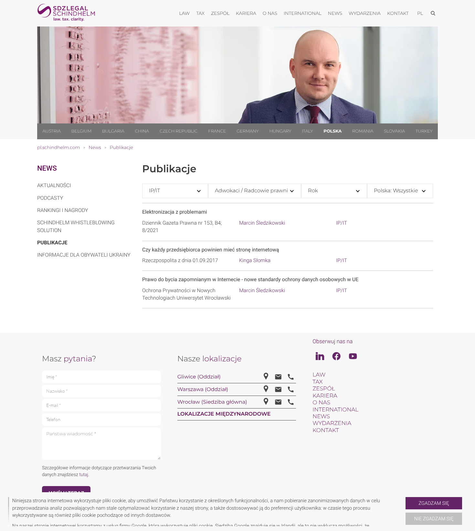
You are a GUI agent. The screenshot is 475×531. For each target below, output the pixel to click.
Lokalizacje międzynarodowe (224, 414)
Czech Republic (178, 131)
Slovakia (394, 131)
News (47, 169)
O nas (321, 402)
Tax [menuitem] (200, 13)
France (217, 131)
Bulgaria (113, 131)
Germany (248, 131)
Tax (317, 382)
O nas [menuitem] (270, 13)
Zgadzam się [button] (433, 503)
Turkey (424, 131)
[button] (403, 511)
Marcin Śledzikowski (262, 223)
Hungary (280, 131)
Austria (51, 131)
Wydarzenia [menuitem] (365, 13)
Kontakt (325, 430)
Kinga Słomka (254, 260)
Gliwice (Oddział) (199, 377)
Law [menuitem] (184, 13)
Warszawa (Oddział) (202, 390)
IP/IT (341, 223)
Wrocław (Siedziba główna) (212, 402)
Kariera (324, 396)
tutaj (83, 474)
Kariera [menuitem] (246, 13)
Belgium (81, 131)
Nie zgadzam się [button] (433, 519)
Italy (307, 131)
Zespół (323, 389)
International (335, 410)
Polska (332, 131)
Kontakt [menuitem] (398, 13)
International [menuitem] (303, 13)
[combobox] (175, 191)
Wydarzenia (331, 423)
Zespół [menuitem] (220, 13)
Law (318, 375)
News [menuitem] (335, 13)
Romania (362, 131)
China (142, 131)
